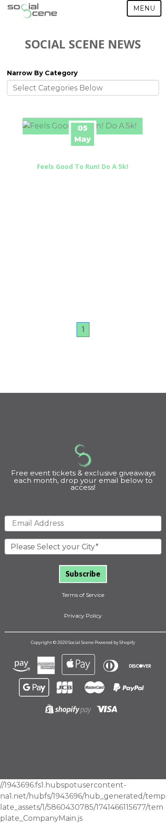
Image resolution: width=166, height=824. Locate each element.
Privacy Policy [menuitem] (83, 615)
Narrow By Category (42, 73)
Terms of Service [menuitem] (83, 594)
